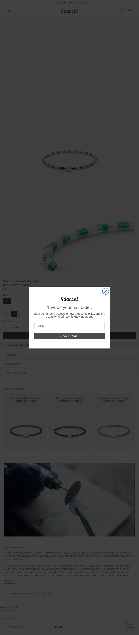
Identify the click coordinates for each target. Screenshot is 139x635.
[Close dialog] (105, 291)
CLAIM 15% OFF (69, 335)
